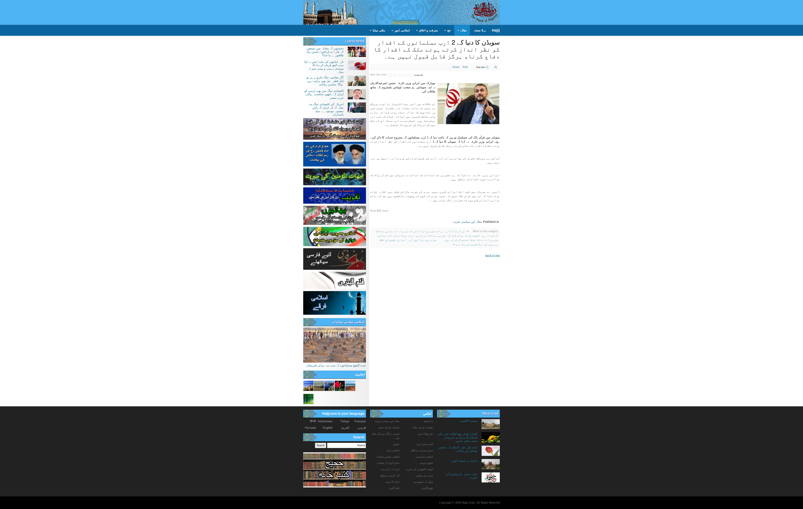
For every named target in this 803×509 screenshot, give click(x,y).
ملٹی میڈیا (378, 30)
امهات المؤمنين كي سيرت (419, 469)
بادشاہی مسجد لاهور (464, 460)
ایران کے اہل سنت (389, 469)
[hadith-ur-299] (308, 385)
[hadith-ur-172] (340, 385)
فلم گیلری (394, 488)
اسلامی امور (402, 30)
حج (448, 30)
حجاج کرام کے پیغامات (387, 463)
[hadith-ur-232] (350, 385)
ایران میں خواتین (424, 475)
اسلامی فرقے (392, 450)
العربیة (345, 427)
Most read (490, 413)
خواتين (396, 444)
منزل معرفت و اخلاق (422, 450)
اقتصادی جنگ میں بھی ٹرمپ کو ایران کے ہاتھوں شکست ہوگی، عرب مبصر (324, 94)
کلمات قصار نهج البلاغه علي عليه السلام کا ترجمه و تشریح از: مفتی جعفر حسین (457, 437)
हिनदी (313, 421)
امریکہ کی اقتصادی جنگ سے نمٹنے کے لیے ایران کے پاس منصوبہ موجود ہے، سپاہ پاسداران (326, 109)
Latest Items (354, 41)
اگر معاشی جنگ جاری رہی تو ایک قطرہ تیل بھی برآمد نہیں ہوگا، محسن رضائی (325, 81)
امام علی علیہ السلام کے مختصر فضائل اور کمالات (457, 449)
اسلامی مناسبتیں (424, 456)
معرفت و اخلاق (428, 30)
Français (360, 421)
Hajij (496, 30)
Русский (310, 427)
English (327, 427)
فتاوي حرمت (426, 463)
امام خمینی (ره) (425, 444)
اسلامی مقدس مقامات (348, 322)
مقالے (463, 30)
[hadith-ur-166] (329, 385)
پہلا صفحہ (479, 30)
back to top (492, 255)
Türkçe (344, 421)
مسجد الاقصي (468, 420)
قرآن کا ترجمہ (391, 481)
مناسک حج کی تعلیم (388, 427)
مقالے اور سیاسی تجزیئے (467, 221)
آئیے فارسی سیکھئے (389, 475)
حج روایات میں (425, 433)
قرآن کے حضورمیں (423, 481)
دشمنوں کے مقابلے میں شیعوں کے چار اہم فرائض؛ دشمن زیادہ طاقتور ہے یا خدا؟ (324, 52)
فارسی (361, 427)
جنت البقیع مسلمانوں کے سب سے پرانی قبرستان (336, 365)
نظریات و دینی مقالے (422, 427)
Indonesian (325, 421)
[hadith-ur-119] (319, 385)
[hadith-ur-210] (308, 398)
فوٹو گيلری (427, 488)
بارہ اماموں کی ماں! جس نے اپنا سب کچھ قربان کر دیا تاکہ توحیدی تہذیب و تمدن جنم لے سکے (324, 67)
